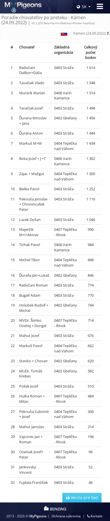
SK (84, 6)
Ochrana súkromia (66, 516)
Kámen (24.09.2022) (89, 33)
